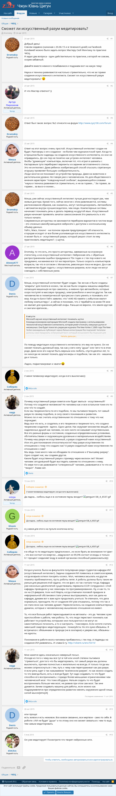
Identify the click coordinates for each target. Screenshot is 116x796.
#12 (111, 536)
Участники (65, 13)
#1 (112, 38)
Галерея (48, 13)
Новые (33, 13)
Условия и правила (48, 781)
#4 (112, 143)
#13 (111, 565)
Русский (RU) (10, 781)
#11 (111, 510)
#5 (112, 193)
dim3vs (12, 750)
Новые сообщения (10, 18)
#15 (111, 709)
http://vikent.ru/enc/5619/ (82, 642)
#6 (112, 246)
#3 (112, 118)
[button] (39, 13)
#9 (112, 396)
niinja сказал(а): (33, 516)
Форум (21, 13)
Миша (12, 159)
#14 (111, 649)
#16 (111, 734)
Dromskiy (8, 33)
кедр (12, 412)
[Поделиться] (108, 39)
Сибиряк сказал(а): (35, 487)
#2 (112, 86)
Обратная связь (29, 781)
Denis (12, 293)
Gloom (12, 525)
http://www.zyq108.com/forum (94, 122)
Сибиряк (12, 386)
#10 (111, 481)
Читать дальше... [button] (69, 336)
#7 (112, 277)
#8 (112, 371)
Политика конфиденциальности (74, 781)
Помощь (96, 781)
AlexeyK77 (12, 262)
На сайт (8, 13)
